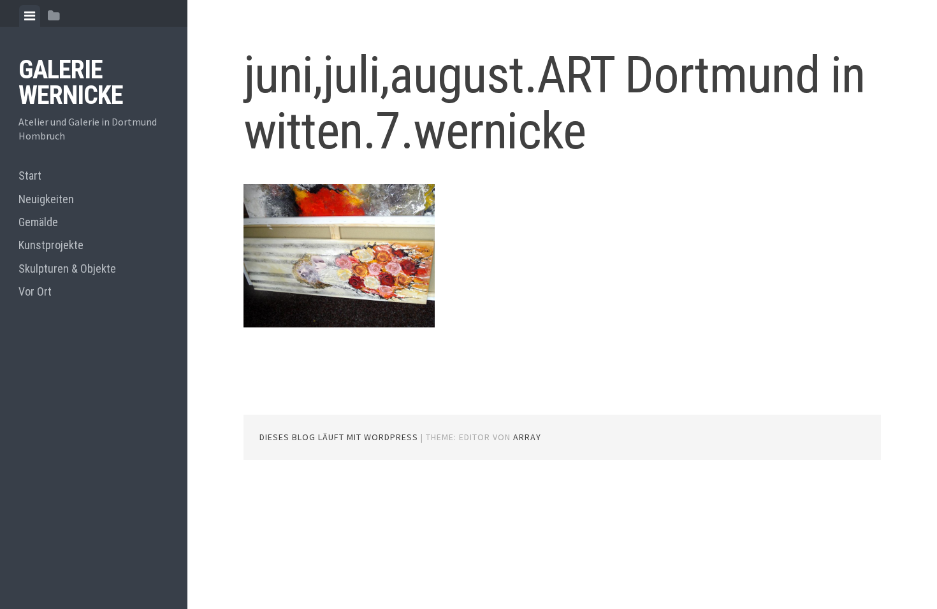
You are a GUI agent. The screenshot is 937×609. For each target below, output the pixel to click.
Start (29, 175)
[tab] (29, 16)
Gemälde (38, 222)
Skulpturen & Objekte (67, 268)
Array (527, 437)
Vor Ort (35, 291)
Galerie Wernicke (70, 82)
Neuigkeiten (46, 199)
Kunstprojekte (51, 245)
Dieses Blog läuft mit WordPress (338, 437)
